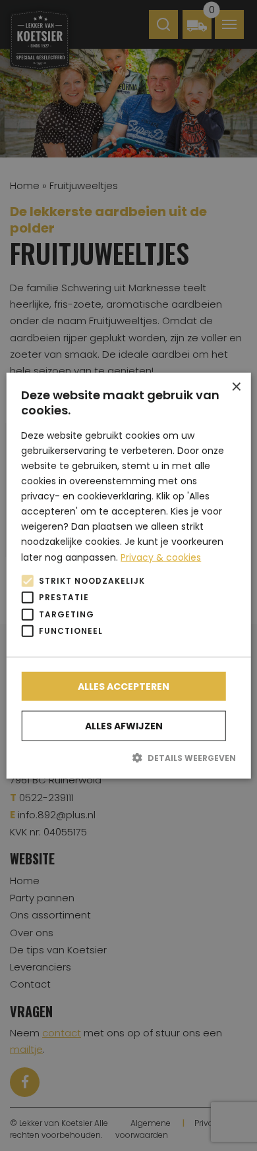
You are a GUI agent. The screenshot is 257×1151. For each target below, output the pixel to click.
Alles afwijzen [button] (124, 725)
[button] (128, 757)
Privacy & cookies (161, 556)
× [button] (236, 387)
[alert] (128, 575)
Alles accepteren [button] (123, 685)
